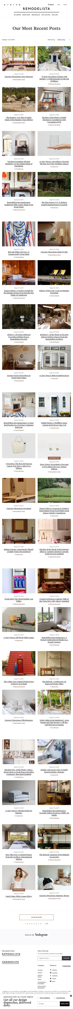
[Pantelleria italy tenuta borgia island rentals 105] (18, 143)
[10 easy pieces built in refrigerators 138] (54, 357)
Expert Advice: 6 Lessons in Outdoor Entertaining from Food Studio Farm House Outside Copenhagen (54, 511)
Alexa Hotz (55, 166)
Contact (40, 972)
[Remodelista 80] (7, 5)
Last (46, 923)
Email (53, 981)
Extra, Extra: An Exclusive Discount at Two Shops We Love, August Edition (54, 467)
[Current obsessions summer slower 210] (54, 877)
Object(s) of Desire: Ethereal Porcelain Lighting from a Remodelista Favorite (18, 337)
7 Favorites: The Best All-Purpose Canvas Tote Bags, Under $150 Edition (19, 466)
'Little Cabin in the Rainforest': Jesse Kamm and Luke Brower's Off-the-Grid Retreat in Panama (54, 723)
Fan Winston (19, 169)
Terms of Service (40, 976)
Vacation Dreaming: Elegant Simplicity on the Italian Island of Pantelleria (18, 164)
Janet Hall (55, 378)
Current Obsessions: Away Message (19, 77)
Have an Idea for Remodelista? (42, 987)
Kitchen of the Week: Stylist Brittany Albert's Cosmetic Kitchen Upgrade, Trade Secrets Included (54, 552)
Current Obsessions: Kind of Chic (54, 252)
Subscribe (65, 1004)
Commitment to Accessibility (42, 983)
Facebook (54, 975)
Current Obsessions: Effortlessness (19, 720)
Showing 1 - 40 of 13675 (8, 39)
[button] (50, 4)
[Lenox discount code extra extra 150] (54, 445)
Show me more (36, 917)
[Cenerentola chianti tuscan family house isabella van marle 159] (18, 531)
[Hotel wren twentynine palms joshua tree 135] (18, 357)
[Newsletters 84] (19, 5)
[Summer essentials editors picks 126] (54, 272)
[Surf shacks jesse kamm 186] (54, 702)
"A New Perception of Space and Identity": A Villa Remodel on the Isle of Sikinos (54, 79)
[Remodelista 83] (16, 5)
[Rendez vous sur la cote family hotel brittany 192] (54, 751)
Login (65, 4)
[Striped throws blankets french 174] (54, 619)
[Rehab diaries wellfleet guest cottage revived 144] (54, 404)
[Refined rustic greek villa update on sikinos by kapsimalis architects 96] (54, 58)
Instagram (54, 972)
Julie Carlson (55, 428)
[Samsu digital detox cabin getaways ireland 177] (18, 663)
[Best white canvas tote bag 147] (18, 445)
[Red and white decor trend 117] (18, 234)
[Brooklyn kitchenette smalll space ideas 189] (18, 751)
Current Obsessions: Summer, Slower (54, 896)
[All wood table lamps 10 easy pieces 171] (18, 619)
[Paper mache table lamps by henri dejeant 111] (18, 184)
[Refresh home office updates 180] (54, 663)
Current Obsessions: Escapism (18, 509)
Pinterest (54, 970)
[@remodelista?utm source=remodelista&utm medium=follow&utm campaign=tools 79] (5, 5)
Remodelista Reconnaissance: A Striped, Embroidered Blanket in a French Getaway (54, 640)
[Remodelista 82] (13, 5)
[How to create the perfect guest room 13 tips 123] (18, 272)
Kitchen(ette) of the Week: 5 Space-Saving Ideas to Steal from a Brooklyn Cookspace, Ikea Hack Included (19, 772)
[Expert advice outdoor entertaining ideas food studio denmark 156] (54, 490)
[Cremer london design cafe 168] (54, 580)
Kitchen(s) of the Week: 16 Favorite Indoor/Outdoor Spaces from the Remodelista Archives (54, 337)
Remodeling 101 (36, 14)
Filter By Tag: (51, 39)
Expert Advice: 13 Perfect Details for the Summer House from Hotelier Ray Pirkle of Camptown (19, 293)
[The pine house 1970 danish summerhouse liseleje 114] (54, 184)
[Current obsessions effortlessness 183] (18, 702)
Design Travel (26, 14)
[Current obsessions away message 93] (18, 58)
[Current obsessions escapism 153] (18, 490)
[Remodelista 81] (10, 5)
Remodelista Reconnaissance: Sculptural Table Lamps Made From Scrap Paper (18, 205)
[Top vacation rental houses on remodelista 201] (18, 836)
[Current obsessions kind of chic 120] (54, 234)
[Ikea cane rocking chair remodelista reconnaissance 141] (18, 404)
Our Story (40, 970)
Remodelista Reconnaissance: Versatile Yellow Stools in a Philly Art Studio (54, 813)
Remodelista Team (19, 79)
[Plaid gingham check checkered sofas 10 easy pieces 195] (18, 792)
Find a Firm (55, 14)
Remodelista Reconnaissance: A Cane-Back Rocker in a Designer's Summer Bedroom (19, 425)
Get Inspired (17, 14)
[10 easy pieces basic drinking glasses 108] (54, 143)
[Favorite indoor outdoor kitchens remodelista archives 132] (54, 316)
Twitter (54, 978)
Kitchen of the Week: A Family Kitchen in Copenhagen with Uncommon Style (54, 120)
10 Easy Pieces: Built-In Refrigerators (54, 376)
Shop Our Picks (45, 14)
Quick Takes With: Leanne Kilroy (19, 896)
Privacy (39, 979)
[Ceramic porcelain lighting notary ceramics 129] (18, 316)
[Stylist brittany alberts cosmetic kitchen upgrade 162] (54, 531)
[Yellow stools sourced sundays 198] (54, 792)
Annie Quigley (19, 257)
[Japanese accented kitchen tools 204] (54, 836)
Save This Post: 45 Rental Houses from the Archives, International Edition (19, 857)
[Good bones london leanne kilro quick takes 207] (18, 877)
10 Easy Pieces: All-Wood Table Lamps (19, 638)
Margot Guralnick (55, 84)
